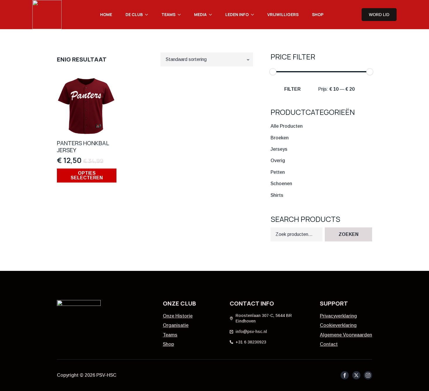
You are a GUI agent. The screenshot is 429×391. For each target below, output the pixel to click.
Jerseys (279, 148)
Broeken (280, 137)
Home (106, 14)
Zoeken (348, 234)
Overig (278, 160)
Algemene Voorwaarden (346, 334)
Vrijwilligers (283, 14)
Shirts (277, 194)
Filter (292, 89)
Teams (168, 14)
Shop (317, 14)
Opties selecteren (87, 175)
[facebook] (345, 375)
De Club (134, 14)
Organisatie (176, 325)
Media (200, 14)
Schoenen (281, 183)
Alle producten (287, 126)
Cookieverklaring (338, 325)
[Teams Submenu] (180, 14)
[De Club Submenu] (148, 14)
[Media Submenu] (212, 14)
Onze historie (178, 315)
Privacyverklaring (338, 315)
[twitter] (356, 375)
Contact (329, 344)
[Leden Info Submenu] (254, 14)
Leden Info (237, 14)
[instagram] (368, 375)
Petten (278, 171)
